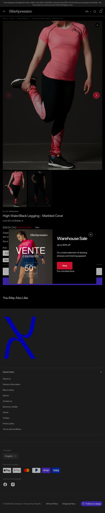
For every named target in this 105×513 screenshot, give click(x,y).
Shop (64, 265)
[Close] (91, 234)
